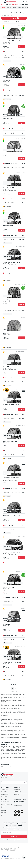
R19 (10, 766)
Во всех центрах (22, 21)
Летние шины (4, 791)
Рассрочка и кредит (5, 807)
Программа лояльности (6, 804)
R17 (2, 766)
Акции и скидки (4, 802)
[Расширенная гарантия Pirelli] (23, 68)
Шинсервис (10, 1)
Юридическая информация (7, 815)
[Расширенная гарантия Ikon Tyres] (23, 29)
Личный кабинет (5, 801)
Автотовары (4, 796)
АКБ (10, 4)
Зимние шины (4, 789)
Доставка (3, 806)
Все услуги (16, 794)
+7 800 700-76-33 (19, 801)
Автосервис (21, 4)
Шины (2, 4)
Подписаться (14, 836)
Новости (3, 814)
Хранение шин (17, 791)
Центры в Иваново (18, 805)
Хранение (19, 7)
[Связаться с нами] (21, 1)
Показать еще (14, 684)
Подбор (3, 7)
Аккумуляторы (4, 794)
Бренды (7, 7)
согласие (18, 839)
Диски (6, 4)
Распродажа (13, 7)
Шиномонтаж (15, 4)
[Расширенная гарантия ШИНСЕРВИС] (23, 106)
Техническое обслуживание (20, 792)
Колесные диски (5, 792)
